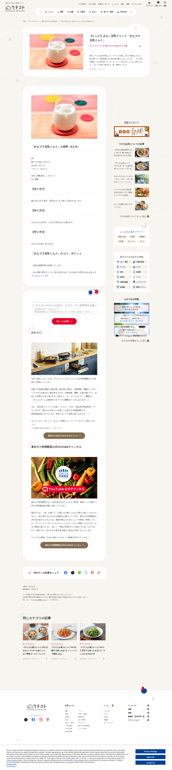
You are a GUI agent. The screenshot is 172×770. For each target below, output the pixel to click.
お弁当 (106, 717)
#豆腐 (121, 241)
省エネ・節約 (108, 12)
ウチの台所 (68, 729)
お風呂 (82, 12)
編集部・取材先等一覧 (136, 716)
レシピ (114, 4)
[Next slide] (131, 11)
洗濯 (71, 12)
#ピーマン (131, 241)
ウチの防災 (68, 726)
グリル (106, 714)
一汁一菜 (106, 711)
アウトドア (81, 723)
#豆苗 (132, 237)
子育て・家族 (82, 714)
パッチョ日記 (82, 729)
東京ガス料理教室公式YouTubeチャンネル (63, 545)
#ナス (142, 241)
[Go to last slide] (40, 11)
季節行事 (81, 717)
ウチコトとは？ (137, 4)
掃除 (61, 12)
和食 (125, 46)
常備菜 (106, 720)
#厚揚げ (142, 237)
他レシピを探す (63, 321)
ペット (80, 711)
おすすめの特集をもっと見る (134, 340)
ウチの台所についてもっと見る (133, 216)
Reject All (150, 757)
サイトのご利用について (39, 600)
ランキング (132, 705)
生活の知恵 (124, 12)
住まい (94, 12)
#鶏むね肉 (122, 237)
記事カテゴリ (102, 4)
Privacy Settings (150, 751)
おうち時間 (81, 720)
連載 (127, 4)
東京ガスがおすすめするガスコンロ (63, 435)
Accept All (150, 763)
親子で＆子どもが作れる (113, 46)
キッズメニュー (97, 46)
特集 (122, 4)
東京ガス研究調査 (83, 726)
